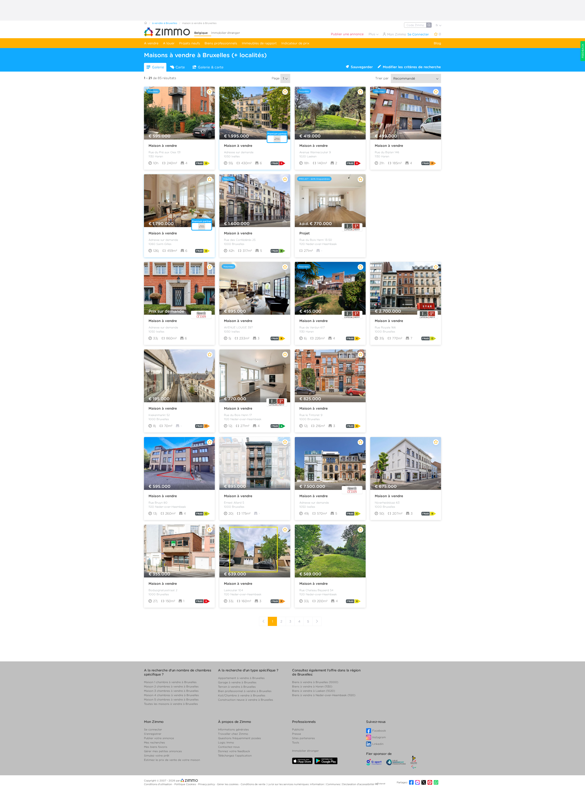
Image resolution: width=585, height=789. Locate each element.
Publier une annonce (347, 34)
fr (437, 25)
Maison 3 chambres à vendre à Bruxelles (171, 690)
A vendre (151, 43)
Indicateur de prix (295, 43)
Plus (372, 34)
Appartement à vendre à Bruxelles (241, 678)
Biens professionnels (221, 43)
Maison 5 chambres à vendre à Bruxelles (171, 699)
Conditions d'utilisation (158, 784)
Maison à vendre (163, 146)
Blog (437, 43)
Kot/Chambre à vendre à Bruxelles (241, 695)
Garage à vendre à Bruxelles (237, 682)
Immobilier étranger (225, 33)
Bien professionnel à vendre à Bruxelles (244, 691)
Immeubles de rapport (259, 43)
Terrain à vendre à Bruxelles (237, 686)
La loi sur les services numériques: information (296, 784)
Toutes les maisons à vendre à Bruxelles (171, 704)
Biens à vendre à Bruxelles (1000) (315, 682)
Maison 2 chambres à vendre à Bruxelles (171, 686)
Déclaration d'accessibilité (358, 784)
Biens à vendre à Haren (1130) (312, 686)
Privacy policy (206, 784)
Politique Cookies (185, 784)
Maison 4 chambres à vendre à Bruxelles (171, 695)
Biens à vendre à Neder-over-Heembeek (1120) (323, 695)
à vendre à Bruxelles (164, 23)
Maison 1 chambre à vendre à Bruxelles (170, 682)
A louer (169, 43)
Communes (333, 784)
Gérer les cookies (228, 784)
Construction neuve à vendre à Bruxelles (245, 699)
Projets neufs (189, 43)
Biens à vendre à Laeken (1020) (313, 690)
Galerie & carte (210, 67)
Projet (304, 233)
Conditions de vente (253, 784)
